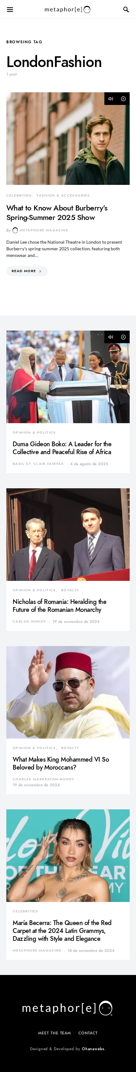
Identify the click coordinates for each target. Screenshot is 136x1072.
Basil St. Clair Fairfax (38, 463)
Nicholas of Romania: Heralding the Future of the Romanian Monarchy (59, 605)
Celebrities (19, 195)
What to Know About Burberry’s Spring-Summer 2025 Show (57, 212)
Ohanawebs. (94, 1048)
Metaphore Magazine (44, 230)
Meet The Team (54, 1033)
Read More (24, 271)
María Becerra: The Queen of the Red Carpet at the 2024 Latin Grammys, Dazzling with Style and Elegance (62, 930)
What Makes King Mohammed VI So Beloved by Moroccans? (61, 763)
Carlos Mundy (29, 621)
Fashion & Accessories (63, 195)
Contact (87, 1033)
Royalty (70, 590)
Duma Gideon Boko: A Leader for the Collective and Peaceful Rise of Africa (62, 448)
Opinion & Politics (34, 432)
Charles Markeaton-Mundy (44, 779)
